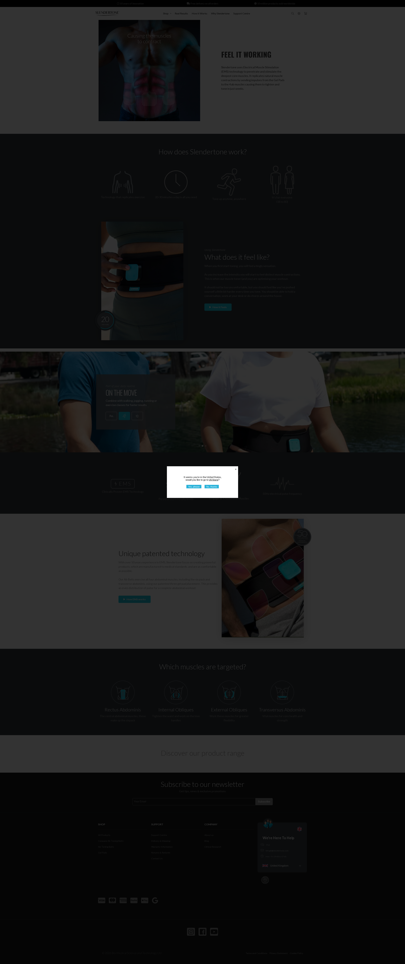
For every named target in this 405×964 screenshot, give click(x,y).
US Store (213, 479)
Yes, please (194, 486)
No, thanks (211, 486)
